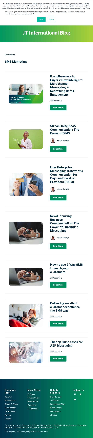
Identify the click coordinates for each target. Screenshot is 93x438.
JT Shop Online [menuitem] (33, 398)
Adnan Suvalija (63, 140)
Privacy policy (26, 425)
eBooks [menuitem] (53, 415)
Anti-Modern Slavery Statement (65, 425)
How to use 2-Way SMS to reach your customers (66, 268)
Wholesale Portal (47, 427)
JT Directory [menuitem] (32, 409)
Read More (58, 107)
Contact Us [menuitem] (54, 400)
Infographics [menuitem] (55, 411)
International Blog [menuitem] (57, 404)
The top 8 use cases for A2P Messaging (66, 343)
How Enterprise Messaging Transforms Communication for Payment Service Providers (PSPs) (66, 175)
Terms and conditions (12, 425)
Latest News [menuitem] (10, 411)
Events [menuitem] (8, 415)
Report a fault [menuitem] (55, 397)
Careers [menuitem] (8, 419)
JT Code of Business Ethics (43, 425)
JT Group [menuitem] (31, 394)
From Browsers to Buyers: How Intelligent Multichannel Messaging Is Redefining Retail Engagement (66, 85)
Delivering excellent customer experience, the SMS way (65, 307)
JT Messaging (56, 100)
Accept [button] (41, 19)
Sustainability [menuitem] (10, 408)
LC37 (57, 427)
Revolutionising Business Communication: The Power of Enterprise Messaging (64, 223)
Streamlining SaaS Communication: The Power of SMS (64, 129)
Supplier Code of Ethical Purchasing (26, 427)
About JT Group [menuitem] (11, 404)
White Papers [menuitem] (56, 408)
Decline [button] (51, 19)
